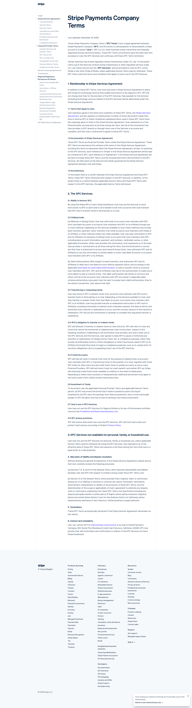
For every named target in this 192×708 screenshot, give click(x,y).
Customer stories (134, 572)
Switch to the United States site (148, 702)
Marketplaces (103, 597)
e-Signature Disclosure (48, 43)
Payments (72, 625)
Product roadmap (134, 612)
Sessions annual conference (138, 582)
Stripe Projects (103, 683)
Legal (40, 15)
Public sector (103, 638)
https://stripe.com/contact (103, 525)
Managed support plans (137, 636)
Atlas (70, 572)
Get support (132, 633)
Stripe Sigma (73, 638)
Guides (130, 569)
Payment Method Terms (49, 64)
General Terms (45, 25)
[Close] (187, 696)
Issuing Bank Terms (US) (49, 61)
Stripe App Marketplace (107, 652)
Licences (131, 594)
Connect (71, 591)
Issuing (70, 613)
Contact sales (133, 624)
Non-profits (102, 631)
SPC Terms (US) (46, 55)
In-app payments (104, 594)
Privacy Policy (114, 425)
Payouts (71, 628)
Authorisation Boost (75, 575)
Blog (129, 575)
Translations (43, 73)
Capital (70, 582)
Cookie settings (134, 600)
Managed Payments (75, 619)
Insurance (101, 625)
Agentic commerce (105, 575)
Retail (100, 641)
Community (132, 578)
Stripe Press (132, 621)
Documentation (104, 667)
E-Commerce (103, 582)
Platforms (101, 603)
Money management (106, 600)
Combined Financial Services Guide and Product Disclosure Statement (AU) (51, 96)
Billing (70, 578)
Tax (69, 641)
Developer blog (104, 686)
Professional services (106, 634)
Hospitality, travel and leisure (109, 622)
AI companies (103, 610)
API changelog (103, 677)
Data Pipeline (73, 597)
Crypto (70, 594)
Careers (131, 615)
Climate (71, 588)
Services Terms (46, 28)
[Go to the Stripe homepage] (40, 565)
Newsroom (132, 618)
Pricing (70, 569)
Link (69, 616)
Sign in (130, 642)
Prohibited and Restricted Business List (99, 411)
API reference (103, 671)
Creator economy (104, 613)
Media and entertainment (107, 628)
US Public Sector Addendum (49, 122)
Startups (101, 572)
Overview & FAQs (46, 22)
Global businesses (105, 591)
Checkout (71, 585)
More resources (134, 603)
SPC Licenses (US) (47, 58)
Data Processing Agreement (49, 70)
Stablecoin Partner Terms (49, 67)
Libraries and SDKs (105, 680)
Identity (71, 606)
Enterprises (102, 569)
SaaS (100, 606)
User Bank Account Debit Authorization (96, 267)
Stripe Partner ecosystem (108, 655)
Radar (70, 631)
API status (102, 674)
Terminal (71, 644)
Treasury (71, 647)
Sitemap (131, 597)
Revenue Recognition (76, 634)
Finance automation (105, 588)
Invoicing (71, 610)
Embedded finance (105, 585)
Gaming (101, 619)
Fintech (100, 616)
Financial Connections (76, 603)
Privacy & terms (134, 585)
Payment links (73, 622)
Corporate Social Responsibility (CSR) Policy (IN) (50, 116)
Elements (71, 600)
